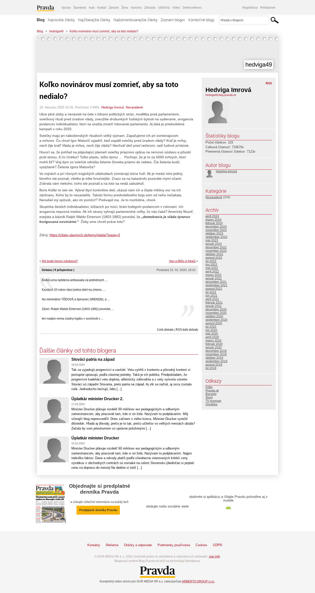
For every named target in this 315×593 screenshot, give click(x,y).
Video (176, 7)
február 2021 (214, 302)
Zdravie (114, 7)
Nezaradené (134, 107)
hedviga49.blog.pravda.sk (220, 94)
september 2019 (216, 361)
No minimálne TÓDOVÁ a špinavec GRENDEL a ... (76, 299)
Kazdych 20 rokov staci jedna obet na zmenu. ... (73, 289)
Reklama (112, 545)
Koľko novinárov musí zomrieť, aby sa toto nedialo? (104, 31)
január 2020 (213, 347)
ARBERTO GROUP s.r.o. (198, 581)
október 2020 (214, 316)
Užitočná (164, 7)
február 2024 (214, 223)
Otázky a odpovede (138, 545)
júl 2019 (210, 368)
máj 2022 (211, 268)
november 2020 (216, 313)
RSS (269, 83)
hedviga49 (56, 31)
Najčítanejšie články (94, 19)
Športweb (79, 7)
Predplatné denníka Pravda (98, 510)
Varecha (136, 7)
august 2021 (213, 288)
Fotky (209, 387)
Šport (209, 397)
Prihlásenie (267, 7)
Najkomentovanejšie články (135, 19)
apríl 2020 (212, 337)
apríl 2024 (212, 216)
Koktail (101, 7)
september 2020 (216, 320)
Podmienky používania (174, 545)
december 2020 (216, 309)
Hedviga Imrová (112, 107)
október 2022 (214, 254)
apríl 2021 (212, 299)
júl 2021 (210, 292)
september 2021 (216, 285)
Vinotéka (211, 404)
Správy (66, 7)
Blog (41, 19)
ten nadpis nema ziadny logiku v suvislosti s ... (72, 318)
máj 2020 (211, 333)
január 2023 (213, 244)
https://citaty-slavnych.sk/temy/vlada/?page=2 (84, 235)
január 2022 (213, 278)
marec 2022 (213, 275)
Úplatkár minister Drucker (95, 438)
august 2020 (213, 323)
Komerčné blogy (201, 19)
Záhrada (150, 7)
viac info (214, 556)
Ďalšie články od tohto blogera (77, 350)
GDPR (217, 545)
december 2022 (216, 247)
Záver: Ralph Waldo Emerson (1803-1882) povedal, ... (78, 309)
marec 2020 (213, 340)
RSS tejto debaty (187, 329)
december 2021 (216, 282)
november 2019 (216, 354)
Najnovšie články (61, 19)
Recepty (211, 394)
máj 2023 (211, 240)
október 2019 (214, 357)
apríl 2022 (212, 271)
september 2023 (216, 237)
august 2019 (213, 364)
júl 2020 (210, 326)
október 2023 (214, 233)
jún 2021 (211, 295)
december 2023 (216, 226)
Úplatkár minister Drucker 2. (97, 399)
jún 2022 (211, 264)
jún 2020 (211, 330)
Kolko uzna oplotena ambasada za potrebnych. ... (75, 280)
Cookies (201, 545)
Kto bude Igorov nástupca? (60, 261)
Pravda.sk (212, 390)
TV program (213, 401)
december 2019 (216, 351)
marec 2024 (213, 219)
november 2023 (216, 230)
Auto (92, 7)
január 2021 (213, 306)
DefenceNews (192, 7)
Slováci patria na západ (93, 359)
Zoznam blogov (173, 19)
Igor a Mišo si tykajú (182, 261)
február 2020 (214, 344)
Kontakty (93, 545)
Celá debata (165, 329)
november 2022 (216, 250)
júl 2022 (210, 261)
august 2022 (213, 257)
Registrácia (250, 7)
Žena (124, 7)
